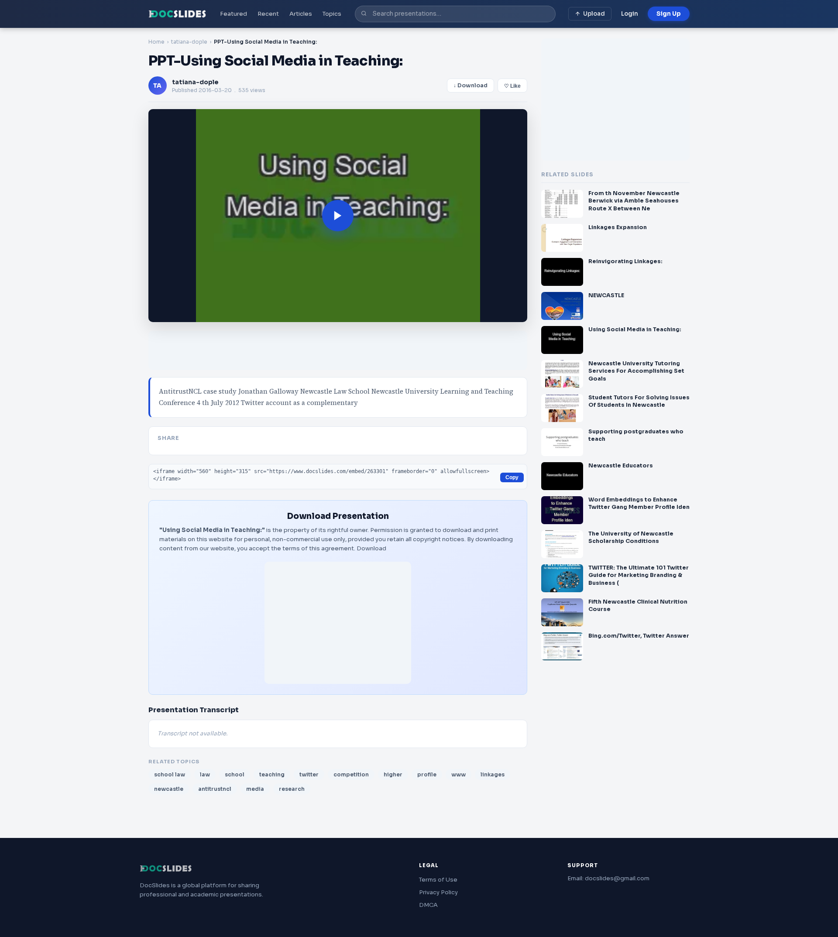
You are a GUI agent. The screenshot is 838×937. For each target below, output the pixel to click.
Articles (300, 13)
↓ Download (470, 85)
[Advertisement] (337, 623)
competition (351, 774)
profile (426, 774)
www (458, 774)
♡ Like (512, 86)
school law (169, 774)
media (255, 789)
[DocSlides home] (177, 14)
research (292, 789)
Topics (332, 13)
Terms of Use (438, 879)
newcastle (168, 789)
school (234, 774)
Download (371, 548)
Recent (268, 13)
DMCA (428, 905)
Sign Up (668, 13)
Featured (233, 13)
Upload (594, 13)
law (205, 774)
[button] (337, 215)
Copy (512, 477)
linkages (493, 774)
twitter (309, 774)
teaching (272, 774)
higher (393, 774)
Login (629, 13)
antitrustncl (214, 789)
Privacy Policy (438, 892)
